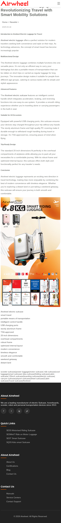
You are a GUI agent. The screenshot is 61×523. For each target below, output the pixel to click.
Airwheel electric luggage (12, 40)
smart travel (6, 315)
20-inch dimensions (9, 335)
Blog (8, 470)
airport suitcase (23, 378)
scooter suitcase (8, 372)
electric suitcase (47, 376)
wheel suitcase (37, 378)
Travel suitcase (15, 381)
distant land (6, 363)
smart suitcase (15, 374)
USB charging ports (9, 325)
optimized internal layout (12, 346)
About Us (10, 462)
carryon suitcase (8, 378)
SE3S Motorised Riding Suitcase (20, 430)
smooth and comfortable (12, 356)
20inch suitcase (16, 376)
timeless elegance (9, 352)
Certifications (12, 466)
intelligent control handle (12, 322)
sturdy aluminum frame (11, 329)
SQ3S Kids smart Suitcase (18, 442)
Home (5, 22)
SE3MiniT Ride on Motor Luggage (21, 434)
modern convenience (10, 349)
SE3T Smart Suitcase (16, 438)
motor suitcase (36, 372)
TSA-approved (7, 332)
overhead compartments (12, 339)
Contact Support (13, 501)
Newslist (13, 22)
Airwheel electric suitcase (16, 95)
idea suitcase (28, 374)
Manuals (10, 493)
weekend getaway (9, 359)
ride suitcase (49, 372)
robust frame (6, 342)
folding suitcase (42, 374)
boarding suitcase (32, 376)
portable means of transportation (15, 318)
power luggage (22, 372)
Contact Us (11, 474)
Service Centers (13, 497)
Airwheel (26, 381)
